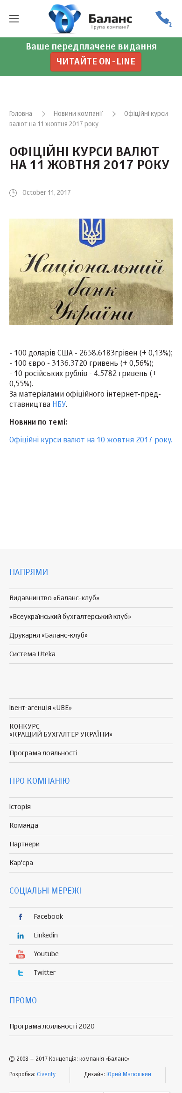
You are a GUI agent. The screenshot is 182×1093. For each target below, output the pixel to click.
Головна (20, 114)
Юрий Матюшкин (128, 1075)
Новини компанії (78, 114)
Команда (23, 825)
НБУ (58, 405)
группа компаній (91, 18)
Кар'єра (21, 862)
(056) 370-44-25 (163, 19)
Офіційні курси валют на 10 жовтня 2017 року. (91, 440)
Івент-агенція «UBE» (40, 707)
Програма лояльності (43, 753)
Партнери (24, 844)
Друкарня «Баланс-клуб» (48, 635)
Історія (20, 806)
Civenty (46, 1075)
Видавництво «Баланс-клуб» (54, 598)
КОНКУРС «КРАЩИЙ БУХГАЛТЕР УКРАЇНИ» (60, 730)
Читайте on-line (95, 61)
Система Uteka (32, 654)
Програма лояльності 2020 (52, 1026)
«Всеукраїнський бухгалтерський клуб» (70, 616)
